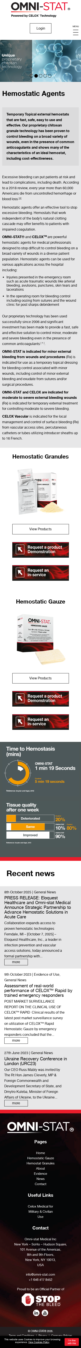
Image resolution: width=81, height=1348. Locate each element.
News (41, 1179)
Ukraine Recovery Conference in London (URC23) (35, 1061)
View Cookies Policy (38, 1342)
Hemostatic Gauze (40, 601)
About (40, 1168)
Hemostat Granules (41, 1163)
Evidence (40, 1174)
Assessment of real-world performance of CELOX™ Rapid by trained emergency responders (38, 990)
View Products (40, 529)
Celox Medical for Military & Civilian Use (40, 1211)
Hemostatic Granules (40, 456)
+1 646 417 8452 (40, 1280)
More (16, 962)
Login (41, 28)
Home (40, 1153)
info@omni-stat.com (40, 1274)
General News (45, 892)
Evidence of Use (46, 974)
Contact (40, 1184)
